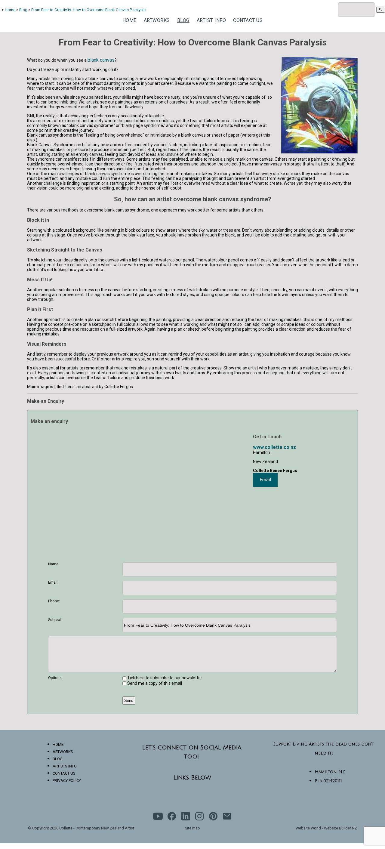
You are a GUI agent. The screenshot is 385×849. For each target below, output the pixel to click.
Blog (23, 10)
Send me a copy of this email (154, 683)
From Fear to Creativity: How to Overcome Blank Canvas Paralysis (88, 10)
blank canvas (101, 60)
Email (265, 480)
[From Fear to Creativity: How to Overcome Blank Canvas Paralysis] (319, 152)
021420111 (332, 781)
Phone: (54, 601)
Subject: (55, 619)
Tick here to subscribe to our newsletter (164, 677)
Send (128, 700)
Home (10, 10)
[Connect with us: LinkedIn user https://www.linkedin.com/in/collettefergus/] (185, 817)
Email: (53, 582)
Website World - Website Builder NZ (326, 828)
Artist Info (211, 20)
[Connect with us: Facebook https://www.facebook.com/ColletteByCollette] (171, 817)
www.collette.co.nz (274, 447)
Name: (53, 564)
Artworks (157, 20)
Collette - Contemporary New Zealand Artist (96, 828)
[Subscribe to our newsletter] (227, 817)
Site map (192, 828)
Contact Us (248, 20)
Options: (55, 677)
